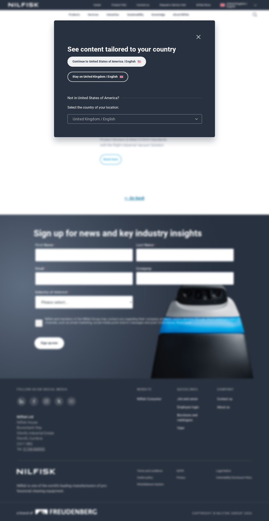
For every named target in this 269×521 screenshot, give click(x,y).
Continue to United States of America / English (104, 61)
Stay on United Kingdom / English (95, 76)
